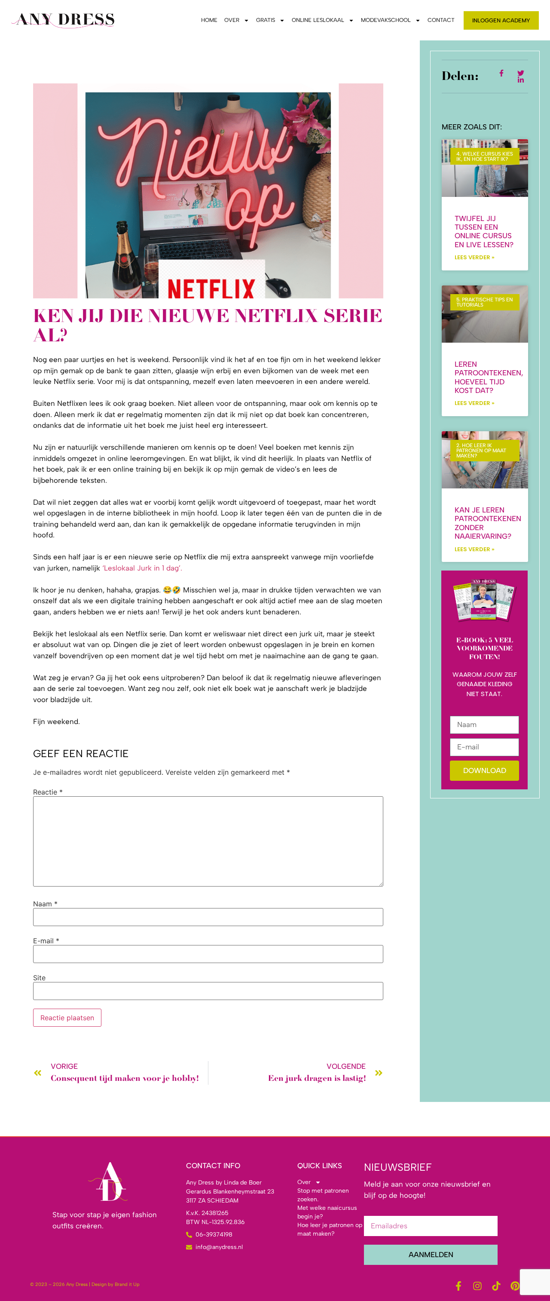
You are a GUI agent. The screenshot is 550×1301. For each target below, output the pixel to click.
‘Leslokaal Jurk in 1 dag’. (141, 568)
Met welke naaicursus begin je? (327, 1212)
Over (231, 20)
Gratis (265, 20)
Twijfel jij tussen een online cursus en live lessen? (484, 231)
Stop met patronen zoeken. (323, 1195)
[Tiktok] (496, 1286)
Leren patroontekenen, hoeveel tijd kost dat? (489, 377)
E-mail (46, 940)
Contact (441, 20)
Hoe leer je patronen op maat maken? (329, 1229)
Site (39, 977)
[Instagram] (477, 1286)
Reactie (48, 792)
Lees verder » (475, 257)
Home (209, 20)
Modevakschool (386, 20)
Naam (45, 903)
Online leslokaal (318, 20)
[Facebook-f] (458, 1286)
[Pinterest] (515, 1286)
